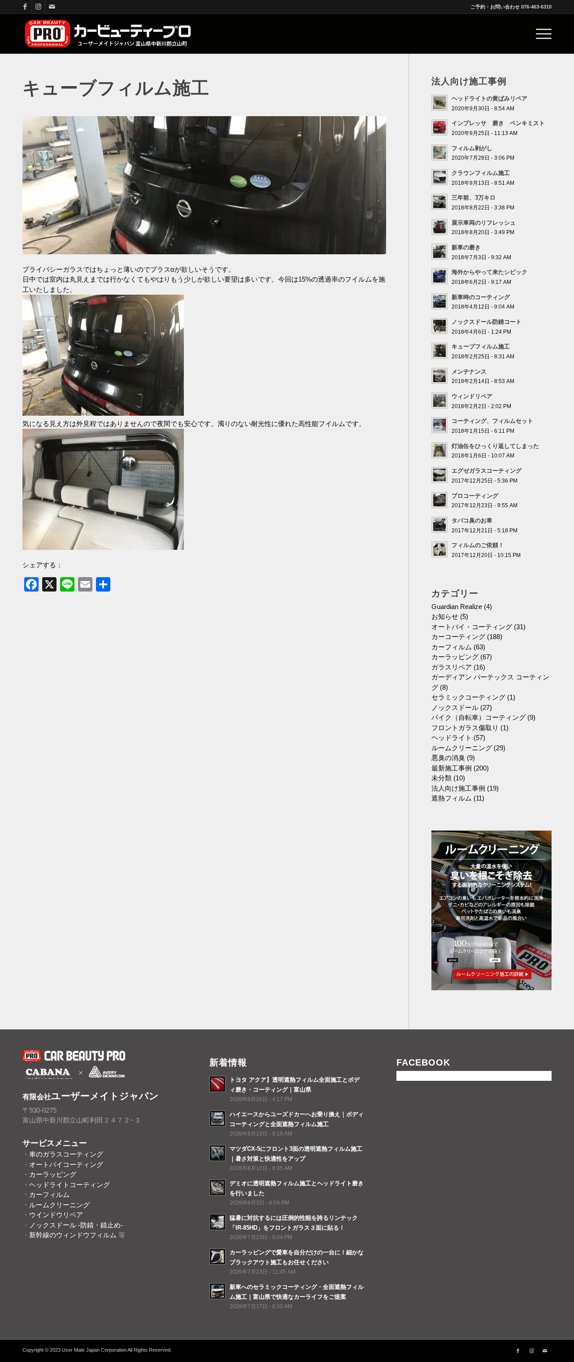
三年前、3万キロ (474, 197)
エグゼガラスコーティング (487, 470)
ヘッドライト (451, 737)
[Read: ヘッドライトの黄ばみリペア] (439, 103)
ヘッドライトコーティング (69, 1184)
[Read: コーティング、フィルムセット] (439, 425)
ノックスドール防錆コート (487, 321)
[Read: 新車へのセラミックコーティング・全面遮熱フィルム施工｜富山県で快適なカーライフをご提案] (217, 1291)
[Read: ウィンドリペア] (439, 400)
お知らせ (444, 616)
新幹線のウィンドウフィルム (73, 1235)
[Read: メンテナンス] (439, 376)
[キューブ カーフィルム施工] (204, 185)
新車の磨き (466, 247)
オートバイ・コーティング (471, 627)
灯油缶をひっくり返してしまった (495, 446)
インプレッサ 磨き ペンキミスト (498, 123)
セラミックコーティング (468, 697)
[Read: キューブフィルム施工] (439, 351)
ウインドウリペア (56, 1214)
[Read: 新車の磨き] (439, 252)
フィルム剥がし (472, 148)
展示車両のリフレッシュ (484, 222)
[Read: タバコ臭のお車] (439, 525)
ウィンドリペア (472, 396)
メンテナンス (469, 371)
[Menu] (541, 33)
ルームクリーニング (461, 748)
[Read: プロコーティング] (439, 500)
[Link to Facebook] (24, 6)
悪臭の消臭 (448, 758)
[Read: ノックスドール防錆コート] (439, 326)
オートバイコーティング (66, 1164)
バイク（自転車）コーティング (478, 717)
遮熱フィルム (451, 798)
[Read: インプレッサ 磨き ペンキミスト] (439, 127)
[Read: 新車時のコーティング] (439, 301)
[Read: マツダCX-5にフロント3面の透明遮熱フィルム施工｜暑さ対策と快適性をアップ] (217, 1153)
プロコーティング (475, 495)
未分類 (441, 778)
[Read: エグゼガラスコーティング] (439, 475)
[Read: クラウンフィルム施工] (439, 177)
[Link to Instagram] (38, 6)
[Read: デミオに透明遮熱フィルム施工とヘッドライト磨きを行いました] (217, 1187)
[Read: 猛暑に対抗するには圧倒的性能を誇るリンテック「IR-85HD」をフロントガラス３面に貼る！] (217, 1222)
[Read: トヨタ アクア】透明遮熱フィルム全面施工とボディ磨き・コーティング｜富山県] (217, 1084)
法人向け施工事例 (458, 788)
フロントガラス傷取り (465, 727)
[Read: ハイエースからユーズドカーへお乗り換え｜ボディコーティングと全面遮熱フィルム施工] (217, 1118)
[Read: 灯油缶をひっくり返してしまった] (439, 450)
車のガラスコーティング (66, 1154)
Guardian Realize (456, 606)
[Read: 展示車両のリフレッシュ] (439, 227)
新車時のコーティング (481, 297)
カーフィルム (451, 647)
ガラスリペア (451, 667)
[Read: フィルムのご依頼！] (439, 549)
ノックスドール (454, 707)
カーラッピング (454, 657)
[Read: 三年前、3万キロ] (439, 202)
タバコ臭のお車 (472, 520)
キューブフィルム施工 (481, 346)
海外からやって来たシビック (489, 272)
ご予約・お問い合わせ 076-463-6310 (511, 6)
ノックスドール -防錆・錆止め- (76, 1225)
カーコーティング (458, 636)
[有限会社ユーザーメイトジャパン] (108, 33)
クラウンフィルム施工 (481, 173)
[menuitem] (541, 33)
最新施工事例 (451, 768)
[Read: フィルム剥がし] (439, 152)
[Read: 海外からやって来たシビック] (439, 276)
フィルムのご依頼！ (478, 545)
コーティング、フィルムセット (492, 421)
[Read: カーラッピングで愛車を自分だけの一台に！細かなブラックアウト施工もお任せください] (217, 1257)
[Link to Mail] (52, 6)
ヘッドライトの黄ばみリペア (489, 98)
